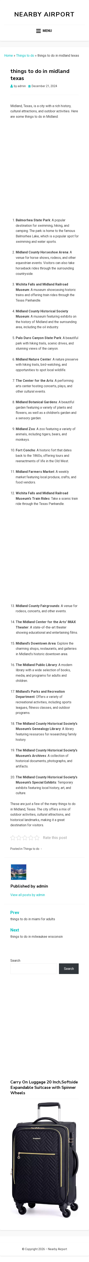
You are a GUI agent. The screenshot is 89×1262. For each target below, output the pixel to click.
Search (15, 961)
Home (8, 56)
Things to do (25, 56)
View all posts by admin (27, 895)
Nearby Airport (44, 14)
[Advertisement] (44, 169)
